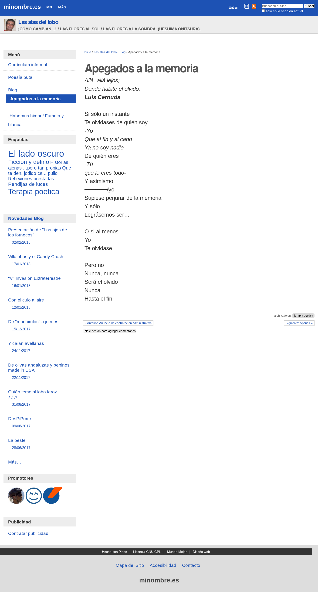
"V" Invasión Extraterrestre (34, 282)
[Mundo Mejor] (34, 501)
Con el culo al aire (26, 303)
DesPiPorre (19, 422)
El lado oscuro (36, 154)
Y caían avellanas (26, 347)
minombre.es (22, 6)
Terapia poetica (303, 315)
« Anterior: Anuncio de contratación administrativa (118, 323)
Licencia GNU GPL (147, 552)
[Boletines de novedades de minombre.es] (247, 6)
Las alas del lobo (38, 22)
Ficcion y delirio (28, 162)
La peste (19, 444)
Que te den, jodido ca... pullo (39, 170)
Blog (122, 52)
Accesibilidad (163, 565)
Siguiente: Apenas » (299, 323)
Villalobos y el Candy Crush (35, 260)
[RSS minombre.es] (254, 6)
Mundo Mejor (177, 552)
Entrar (233, 7)
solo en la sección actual (284, 11)
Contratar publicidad (28, 533)
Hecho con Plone (114, 552)
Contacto (191, 565)
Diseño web (201, 552)
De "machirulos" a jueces (33, 325)
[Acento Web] (52, 501)
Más (62, 7)
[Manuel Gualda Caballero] (16, 501)
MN (49, 7)
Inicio (87, 52)
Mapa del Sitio (130, 565)
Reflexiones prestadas (31, 178)
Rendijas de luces (28, 184)
